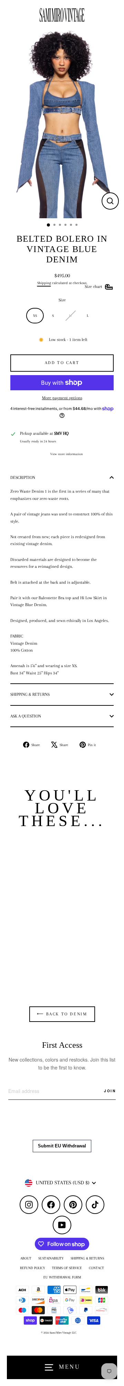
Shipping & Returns (30, 694)
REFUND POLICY (32, 1268)
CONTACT (96, 1268)
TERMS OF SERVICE (67, 1268)
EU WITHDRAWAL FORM (62, 1277)
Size (62, 300)
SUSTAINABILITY (51, 1258)
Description (22, 477)
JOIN (110, 1090)
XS (35, 315)
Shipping (44, 283)
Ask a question (25, 716)
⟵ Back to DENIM (62, 1014)
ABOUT (25, 1258)
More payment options (62, 397)
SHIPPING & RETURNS (87, 1258)
